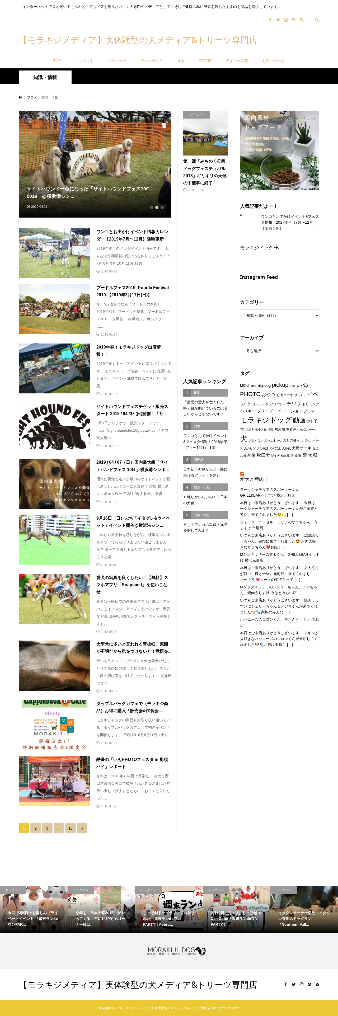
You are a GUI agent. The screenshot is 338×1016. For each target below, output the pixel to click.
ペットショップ (292, 410)
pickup (280, 385)
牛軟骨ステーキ (307, 429)
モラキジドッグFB (259, 247)
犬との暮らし (293, 440)
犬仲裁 (286, 448)
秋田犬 (263, 455)
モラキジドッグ (266, 420)
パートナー (117, 61)
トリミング (310, 404)
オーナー (258, 404)
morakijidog (261, 385)
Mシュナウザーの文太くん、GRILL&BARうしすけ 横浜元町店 (279, 557)
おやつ (268, 394)
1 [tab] (152, 207)
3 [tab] (162, 207)
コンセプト (84, 61)
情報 (271, 429)
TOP (57, 61)
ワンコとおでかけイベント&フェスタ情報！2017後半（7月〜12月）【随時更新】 (290, 222)
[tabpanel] (95, 164)
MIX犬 (245, 386)
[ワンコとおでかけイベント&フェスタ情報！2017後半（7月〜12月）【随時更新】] (245, 214)
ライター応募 (237, 61)
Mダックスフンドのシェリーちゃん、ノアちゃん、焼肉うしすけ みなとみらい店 (278, 590)
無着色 (291, 429)
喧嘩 (309, 421)
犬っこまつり (273, 440)
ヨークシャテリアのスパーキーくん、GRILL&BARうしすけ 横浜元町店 (271, 492)
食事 (298, 456)
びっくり (300, 395)
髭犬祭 (310, 455)
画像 (251, 455)
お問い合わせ (273, 61)
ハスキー (248, 411)
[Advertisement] (205, 286)
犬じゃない (256, 440)
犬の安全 (275, 448)
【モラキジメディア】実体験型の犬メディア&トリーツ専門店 (138, 39)
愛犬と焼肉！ (254, 479)
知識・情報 (45, 77)
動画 (299, 420)
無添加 (280, 429)
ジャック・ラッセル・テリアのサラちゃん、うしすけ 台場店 (279, 525)
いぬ (292, 385)
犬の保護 (262, 448)
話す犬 (275, 455)
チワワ (294, 403)
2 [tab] (157, 207)
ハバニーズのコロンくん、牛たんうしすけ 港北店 (279, 622)
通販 (181, 61)
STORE (205, 61)
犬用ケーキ (302, 448)
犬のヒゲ (250, 448)
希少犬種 (261, 429)
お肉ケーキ (284, 395)
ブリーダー (267, 411)
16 (70, 828)
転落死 (285, 455)
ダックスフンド (275, 404)
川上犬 (249, 429)
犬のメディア (152, 61)
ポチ (311, 411)
